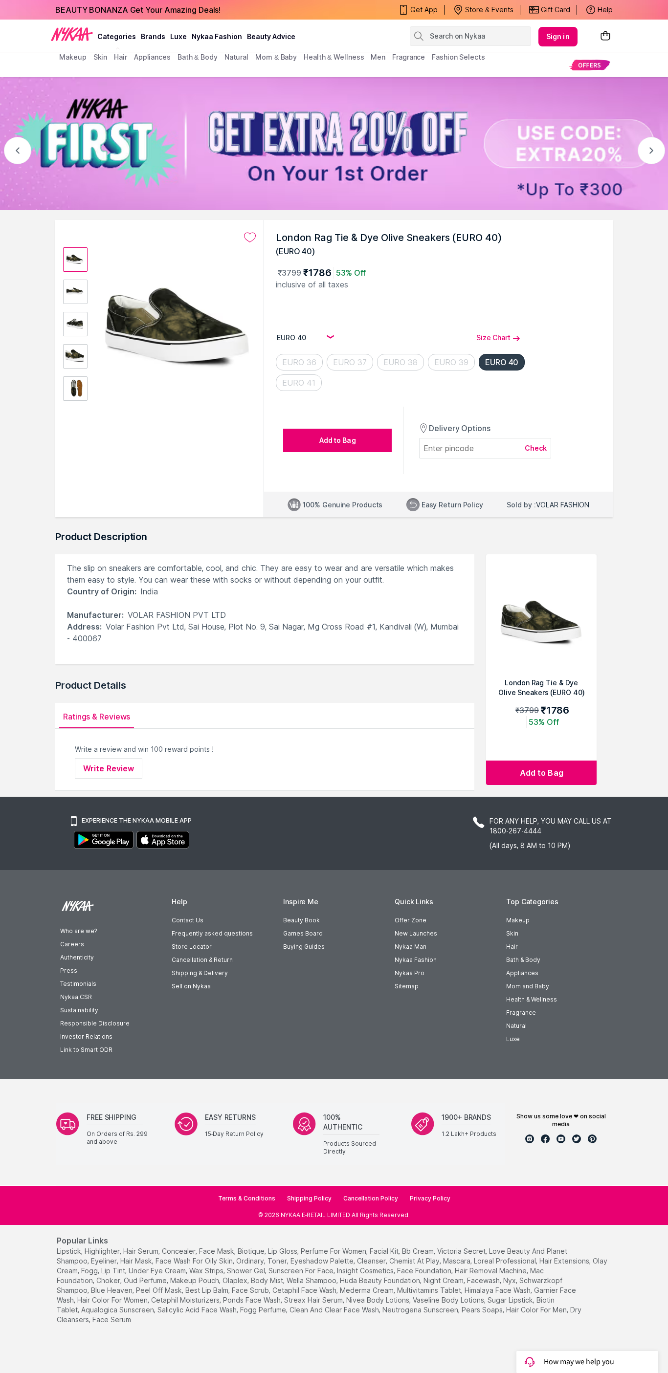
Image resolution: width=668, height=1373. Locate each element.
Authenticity (77, 957)
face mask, (217, 1251)
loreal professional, (505, 1261)
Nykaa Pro (409, 973)
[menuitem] (589, 64)
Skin (512, 933)
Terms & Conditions (246, 1198)
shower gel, (247, 1270)
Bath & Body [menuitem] (198, 57)
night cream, (444, 1280)
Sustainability (79, 1010)
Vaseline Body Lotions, (449, 1300)
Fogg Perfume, (264, 1310)
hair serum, (141, 1251)
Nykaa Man (410, 946)
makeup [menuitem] (72, 57)
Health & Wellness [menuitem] (334, 57)
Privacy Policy (430, 1198)
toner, (278, 1261)
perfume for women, (334, 1251)
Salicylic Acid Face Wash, (197, 1310)
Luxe (513, 1039)
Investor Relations (86, 1036)
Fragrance (521, 1012)
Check (536, 448)
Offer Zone (410, 920)
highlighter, (103, 1251)
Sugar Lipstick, (511, 1300)
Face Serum (111, 1319)
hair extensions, (565, 1261)
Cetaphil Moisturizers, (186, 1300)
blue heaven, (112, 1290)
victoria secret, (462, 1251)
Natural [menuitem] (236, 57)
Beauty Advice (271, 36)
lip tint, (114, 1270)
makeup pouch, (195, 1280)
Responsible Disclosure (95, 1023)
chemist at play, (415, 1261)
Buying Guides (304, 946)
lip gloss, (283, 1251)
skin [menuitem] (100, 57)
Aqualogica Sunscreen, (118, 1310)
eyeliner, (104, 1261)
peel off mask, (159, 1290)
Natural (516, 1025)
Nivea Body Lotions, (378, 1300)
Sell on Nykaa (191, 986)
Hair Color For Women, (113, 1300)
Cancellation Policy (370, 1198)
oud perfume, (146, 1280)
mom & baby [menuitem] (276, 57)
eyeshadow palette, (322, 1261)
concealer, (179, 1251)
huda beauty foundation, (381, 1280)
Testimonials (78, 983)
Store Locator (192, 946)
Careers (72, 944)
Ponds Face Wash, (252, 1300)
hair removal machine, (491, 1270)
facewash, (484, 1280)
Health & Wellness (531, 999)
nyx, (510, 1280)
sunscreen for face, (301, 1270)
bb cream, (418, 1251)
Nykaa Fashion (217, 36)
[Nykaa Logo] (72, 34)
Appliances (522, 973)
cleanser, (372, 1261)
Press (68, 970)
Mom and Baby (527, 986)
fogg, (90, 1270)
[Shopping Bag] (605, 36)
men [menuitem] (378, 57)
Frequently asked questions (212, 933)
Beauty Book (301, 920)
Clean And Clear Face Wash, (334, 1310)
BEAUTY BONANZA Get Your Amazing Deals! (138, 10)
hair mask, (137, 1261)
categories (116, 36)
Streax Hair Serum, (314, 1300)
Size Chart (493, 337)
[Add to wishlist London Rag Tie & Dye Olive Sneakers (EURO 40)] (250, 237)
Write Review (108, 768)
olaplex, (236, 1280)
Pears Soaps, (483, 1310)
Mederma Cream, (367, 1290)
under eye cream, (158, 1270)
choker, (109, 1280)
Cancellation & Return (202, 959)
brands (153, 36)
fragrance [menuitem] (408, 57)
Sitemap (407, 986)
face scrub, (251, 1290)
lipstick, (70, 1251)
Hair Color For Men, (537, 1310)
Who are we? (78, 931)
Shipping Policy (309, 1198)
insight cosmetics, (366, 1270)
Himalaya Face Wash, (498, 1290)
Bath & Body (523, 959)
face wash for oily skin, (195, 1261)
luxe (178, 36)
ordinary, (251, 1261)
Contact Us (187, 920)
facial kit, (385, 1251)
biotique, (252, 1251)
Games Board (303, 933)
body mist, (268, 1280)
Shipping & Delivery (200, 973)
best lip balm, (207, 1290)
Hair (512, 946)
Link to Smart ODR (86, 1049)
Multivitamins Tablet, (430, 1290)
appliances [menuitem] (152, 57)
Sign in (558, 36)
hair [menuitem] (120, 57)
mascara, (457, 1261)
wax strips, (207, 1270)
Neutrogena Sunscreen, (421, 1310)
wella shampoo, (312, 1280)
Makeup (518, 920)
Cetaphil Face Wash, (305, 1290)
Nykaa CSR (76, 997)
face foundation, (425, 1270)
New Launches (416, 933)
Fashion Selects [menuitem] (458, 57)
